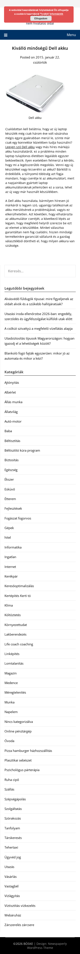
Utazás (9, 867)
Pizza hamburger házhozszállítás (28, 750)
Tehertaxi (11, 847)
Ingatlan (10, 557)
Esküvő (9, 489)
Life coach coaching (18, 644)
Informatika (13, 547)
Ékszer (9, 479)
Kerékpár (11, 576)
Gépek (9, 528)
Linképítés (11, 654)
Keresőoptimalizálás (19, 586)
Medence (11, 683)
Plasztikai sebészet (18, 760)
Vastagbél (11, 886)
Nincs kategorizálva (18, 721)
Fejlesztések (13, 508)
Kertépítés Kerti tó (17, 596)
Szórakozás (12, 818)
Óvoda (9, 741)
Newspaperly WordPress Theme (47, 946)
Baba (8, 431)
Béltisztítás (12, 441)
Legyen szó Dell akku (20, 147)
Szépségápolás (15, 799)
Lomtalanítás (13, 663)
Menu (71, 34)
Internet (10, 567)
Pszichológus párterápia (21, 770)
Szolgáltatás (13, 809)
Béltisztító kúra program (22, 450)
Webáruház (12, 915)
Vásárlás (10, 876)
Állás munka (13, 402)
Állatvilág (11, 412)
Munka (9, 702)
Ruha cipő (11, 779)
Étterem (10, 499)
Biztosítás (11, 460)
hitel (7, 537)
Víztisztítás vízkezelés (19, 905)
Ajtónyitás (11, 382)
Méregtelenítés (15, 692)
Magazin (10, 673)
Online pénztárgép (18, 731)
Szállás (9, 789)
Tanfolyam (12, 828)
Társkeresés (13, 838)
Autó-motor (13, 421)
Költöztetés (12, 615)
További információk (51, 13)
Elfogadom (40, 18)
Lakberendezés (15, 634)
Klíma (8, 605)
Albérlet (10, 392)
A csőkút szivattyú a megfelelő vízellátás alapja (38, 328)
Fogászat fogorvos (17, 518)
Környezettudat (15, 625)
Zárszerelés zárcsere (19, 925)
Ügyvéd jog (12, 857)
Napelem (11, 712)
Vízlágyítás (12, 896)
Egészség (10, 470)
